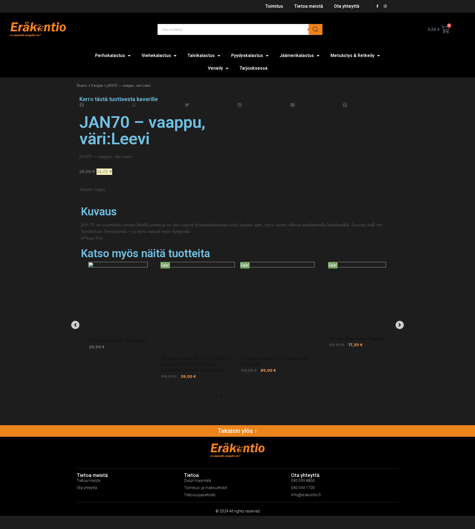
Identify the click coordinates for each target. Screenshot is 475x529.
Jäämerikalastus (297, 55)
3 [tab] (232, 395)
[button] (105, 105)
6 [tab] (249, 395)
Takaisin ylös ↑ (237, 430)
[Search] (315, 29)
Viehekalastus (156, 55)
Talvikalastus (201, 55)
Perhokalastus (110, 55)
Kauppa (97, 85)
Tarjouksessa (253, 68)
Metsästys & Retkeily (352, 55)
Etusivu (82, 85)
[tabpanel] (118, 324)
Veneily (215, 68)
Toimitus (274, 6)
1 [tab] (221, 395)
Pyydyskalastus (247, 55)
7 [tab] (254, 395)
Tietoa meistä (308, 6)
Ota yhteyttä (346, 6)
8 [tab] (260, 395)
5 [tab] (243, 395)
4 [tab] (238, 395)
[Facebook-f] (377, 6)
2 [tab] (227, 395)
